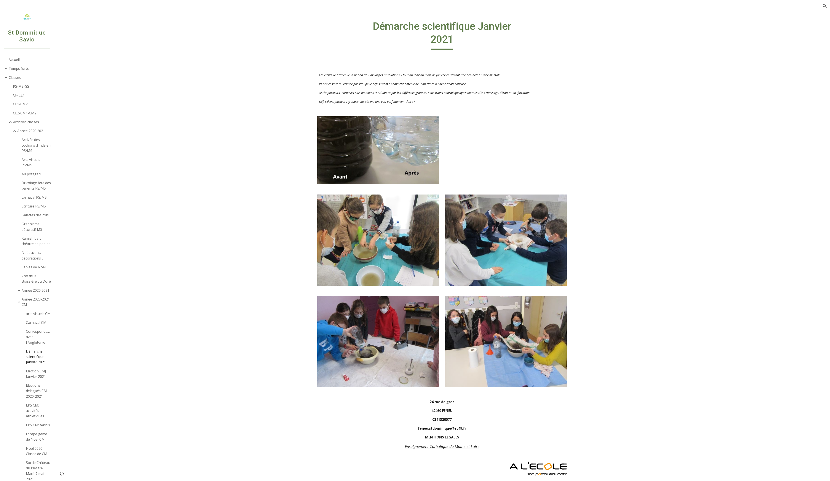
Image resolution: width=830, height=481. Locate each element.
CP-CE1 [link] (19, 95)
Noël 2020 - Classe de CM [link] (36, 451)
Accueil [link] (14, 59)
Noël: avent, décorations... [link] (32, 255)
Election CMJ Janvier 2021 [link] (36, 374)
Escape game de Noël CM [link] (36, 437)
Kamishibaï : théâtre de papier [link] (36, 241)
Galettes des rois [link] (35, 215)
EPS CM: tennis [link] (38, 425)
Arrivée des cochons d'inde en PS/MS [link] (36, 145)
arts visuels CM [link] (38, 313)
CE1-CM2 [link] (20, 104)
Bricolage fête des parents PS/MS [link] (36, 185)
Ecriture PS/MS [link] (34, 206)
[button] (825, 6)
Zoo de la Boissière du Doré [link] (36, 279)
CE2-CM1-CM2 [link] (24, 113)
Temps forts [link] (19, 68)
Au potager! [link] (31, 174)
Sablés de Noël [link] (34, 267)
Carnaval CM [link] (36, 322)
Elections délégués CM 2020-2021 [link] (36, 391)
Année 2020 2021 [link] (31, 130)
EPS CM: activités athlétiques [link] (35, 411)
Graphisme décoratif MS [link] (32, 227)
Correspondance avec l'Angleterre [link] (38, 337)
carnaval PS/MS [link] (34, 197)
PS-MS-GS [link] (21, 86)
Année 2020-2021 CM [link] (36, 302)
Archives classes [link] (26, 122)
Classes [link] (15, 77)
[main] (442, 35)
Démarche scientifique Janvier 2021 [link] (36, 357)
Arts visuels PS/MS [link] (31, 162)
